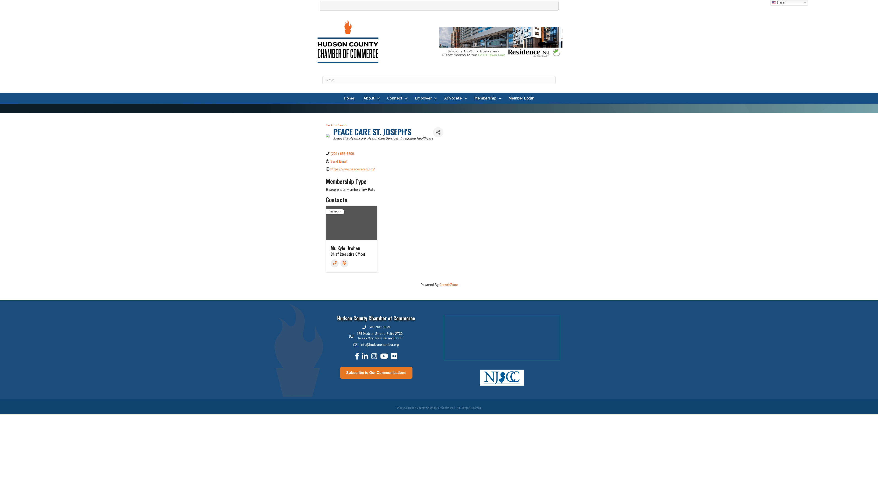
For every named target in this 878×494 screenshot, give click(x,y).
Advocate (453, 98)
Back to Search (336, 125)
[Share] (438, 132)
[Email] (344, 263)
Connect (394, 98)
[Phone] (335, 263)
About (369, 98)
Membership (485, 98)
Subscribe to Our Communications (376, 373)
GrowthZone (448, 284)
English (781, 2)
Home (349, 98)
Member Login (521, 98)
